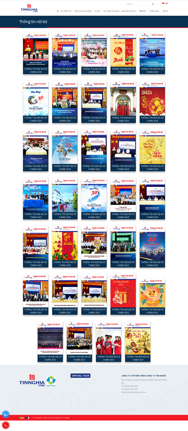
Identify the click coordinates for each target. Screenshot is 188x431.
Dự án (97, 11)
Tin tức (142, 11)
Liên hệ (165, 11)
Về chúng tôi (66, 11)
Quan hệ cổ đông (128, 11)
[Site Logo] (29, 8)
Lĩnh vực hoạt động (83, 11)
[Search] (153, 4)
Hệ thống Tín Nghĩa (111, 11)
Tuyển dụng (154, 11)
